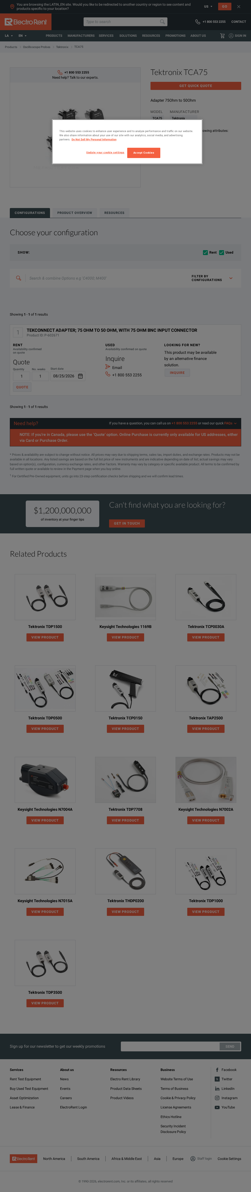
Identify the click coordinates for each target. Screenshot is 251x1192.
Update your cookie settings (105, 152)
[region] (127, 141)
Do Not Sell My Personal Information (94, 139)
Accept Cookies (143, 152)
